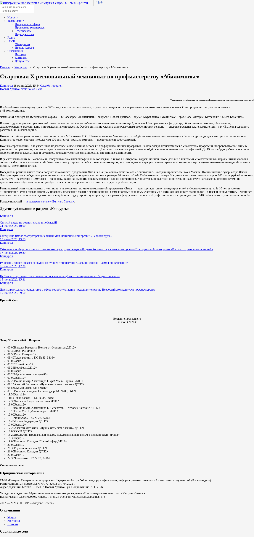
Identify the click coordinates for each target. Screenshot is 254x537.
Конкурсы (21, 67)
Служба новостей (51, 85)
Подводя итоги (24, 34)
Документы (22, 61)
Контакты (21, 57)
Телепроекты (23, 30)
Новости (12, 17)
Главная (5, 67)
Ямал (39, 89)
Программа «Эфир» (27, 24)
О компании (15, 51)
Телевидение (15, 20)
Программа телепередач (30, 27)
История (20, 54)
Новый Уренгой (10, 89)
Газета (11, 40)
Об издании (22, 44)
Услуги (11, 517)
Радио (11, 37)
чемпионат (28, 89)
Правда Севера (24, 47)
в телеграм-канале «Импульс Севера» (50, 201)
